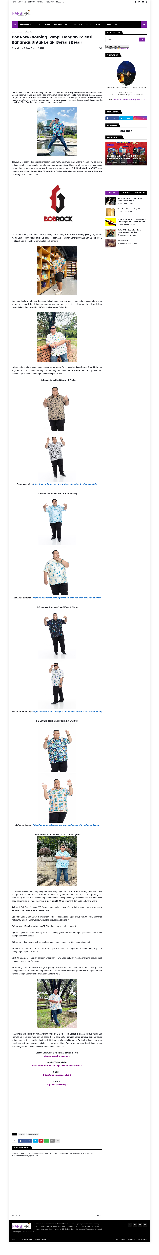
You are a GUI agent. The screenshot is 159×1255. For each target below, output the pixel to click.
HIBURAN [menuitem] (58, 24)
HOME (14, 2)
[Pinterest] (41, 1141)
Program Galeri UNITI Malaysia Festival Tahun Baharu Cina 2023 (124, 157)
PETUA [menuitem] (88, 24)
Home (115, 1239)
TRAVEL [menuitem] (47, 24)
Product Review (32, 1134)
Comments (140, 193)
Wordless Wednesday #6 (129, 209)
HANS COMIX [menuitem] (112, 24)
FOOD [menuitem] (37, 24)
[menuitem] (15, 24)
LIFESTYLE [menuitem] (77, 24)
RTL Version (60, 2)
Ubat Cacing (123, 240)
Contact (131, 1239)
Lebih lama (96, 1215)
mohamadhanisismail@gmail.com (129, 99)
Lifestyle (28, 32)
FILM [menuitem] (67, 24)
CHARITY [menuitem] (99, 24)
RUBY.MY (46, 1239)
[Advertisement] (102, 12)
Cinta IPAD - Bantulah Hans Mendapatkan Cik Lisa (129, 231)
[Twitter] (35, 1141)
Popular (112, 193)
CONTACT (31, 2)
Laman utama (17, 32)
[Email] (52, 1141)
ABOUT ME (22, 2)
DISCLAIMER (50, 2)
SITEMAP (40, 2)
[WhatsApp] (46, 1141)
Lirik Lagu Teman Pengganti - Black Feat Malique (130, 199)
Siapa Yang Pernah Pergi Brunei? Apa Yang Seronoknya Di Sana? (132, 220)
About (123, 1239)
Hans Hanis (28, 1239)
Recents (126, 193)
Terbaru (16, 1215)
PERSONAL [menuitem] (24, 24)
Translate (125, 48)
